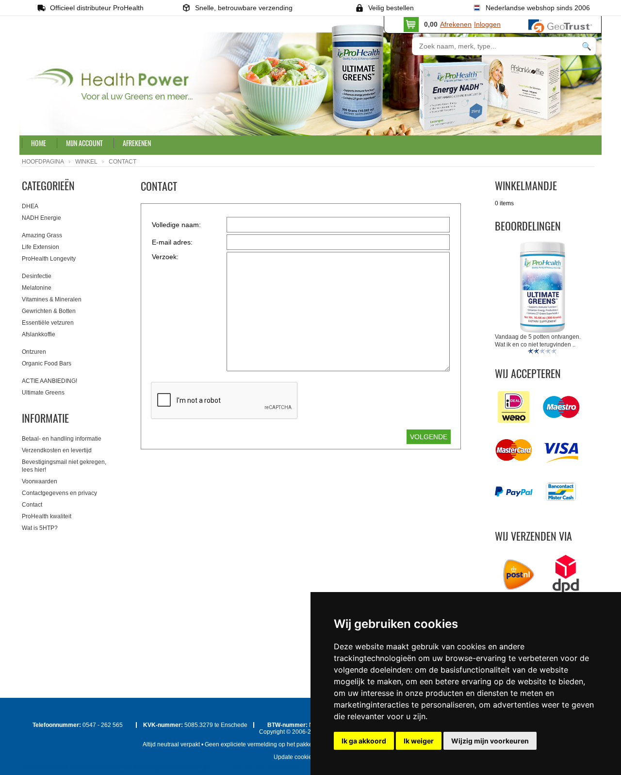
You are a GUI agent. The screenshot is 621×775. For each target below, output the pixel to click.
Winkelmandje (526, 185)
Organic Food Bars (46, 363)
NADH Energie (41, 217)
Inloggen (487, 24)
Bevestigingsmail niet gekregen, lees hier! (64, 466)
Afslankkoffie (38, 334)
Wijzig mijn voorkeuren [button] (490, 741)
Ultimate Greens (43, 392)
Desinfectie (36, 276)
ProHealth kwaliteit (46, 516)
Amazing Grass (42, 235)
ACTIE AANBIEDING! (49, 381)
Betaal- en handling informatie (61, 438)
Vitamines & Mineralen (52, 299)
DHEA (30, 206)
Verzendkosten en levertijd (57, 450)
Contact (32, 504)
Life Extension (40, 247)
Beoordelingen (528, 225)
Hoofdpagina (43, 161)
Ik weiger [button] (419, 741)
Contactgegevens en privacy (59, 493)
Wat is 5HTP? (40, 528)
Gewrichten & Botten (49, 311)
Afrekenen (456, 24)
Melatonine (36, 287)
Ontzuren (34, 351)
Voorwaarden (39, 481)
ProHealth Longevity (49, 258)
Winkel (86, 161)
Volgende (428, 437)
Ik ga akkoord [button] (364, 741)
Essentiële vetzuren (48, 322)
